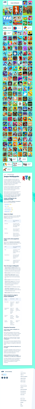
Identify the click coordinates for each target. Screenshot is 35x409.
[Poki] (5, 2)
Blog (21, 404)
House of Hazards (8, 209)
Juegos (5, 174)
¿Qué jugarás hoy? (6, 4)
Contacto (22, 387)
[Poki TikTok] (2, 378)
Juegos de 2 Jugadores (24, 376)
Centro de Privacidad (24, 389)
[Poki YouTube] (7, 378)
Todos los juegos (23, 381)
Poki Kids (22, 402)
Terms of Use (22, 394)
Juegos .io (22, 374)
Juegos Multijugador (10, 174)
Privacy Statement (23, 391)
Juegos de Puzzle (23, 378)
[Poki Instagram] (4, 378)
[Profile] (4, 4)
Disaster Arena (7, 211)
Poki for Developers (23, 400)
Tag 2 (5, 206)
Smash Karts (7, 204)
